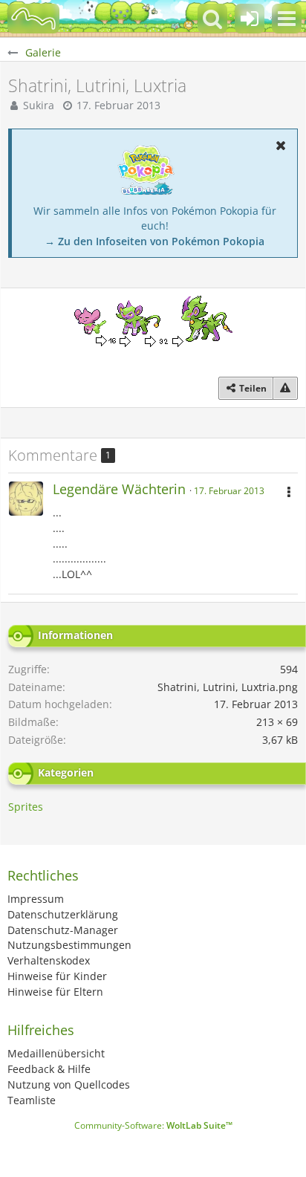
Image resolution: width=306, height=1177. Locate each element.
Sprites (25, 807)
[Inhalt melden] (285, 389)
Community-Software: (153, 1125)
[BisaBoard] (33, 18)
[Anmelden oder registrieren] (249, 18)
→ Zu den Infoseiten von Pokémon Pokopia (154, 241)
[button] (287, 18)
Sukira (38, 105)
